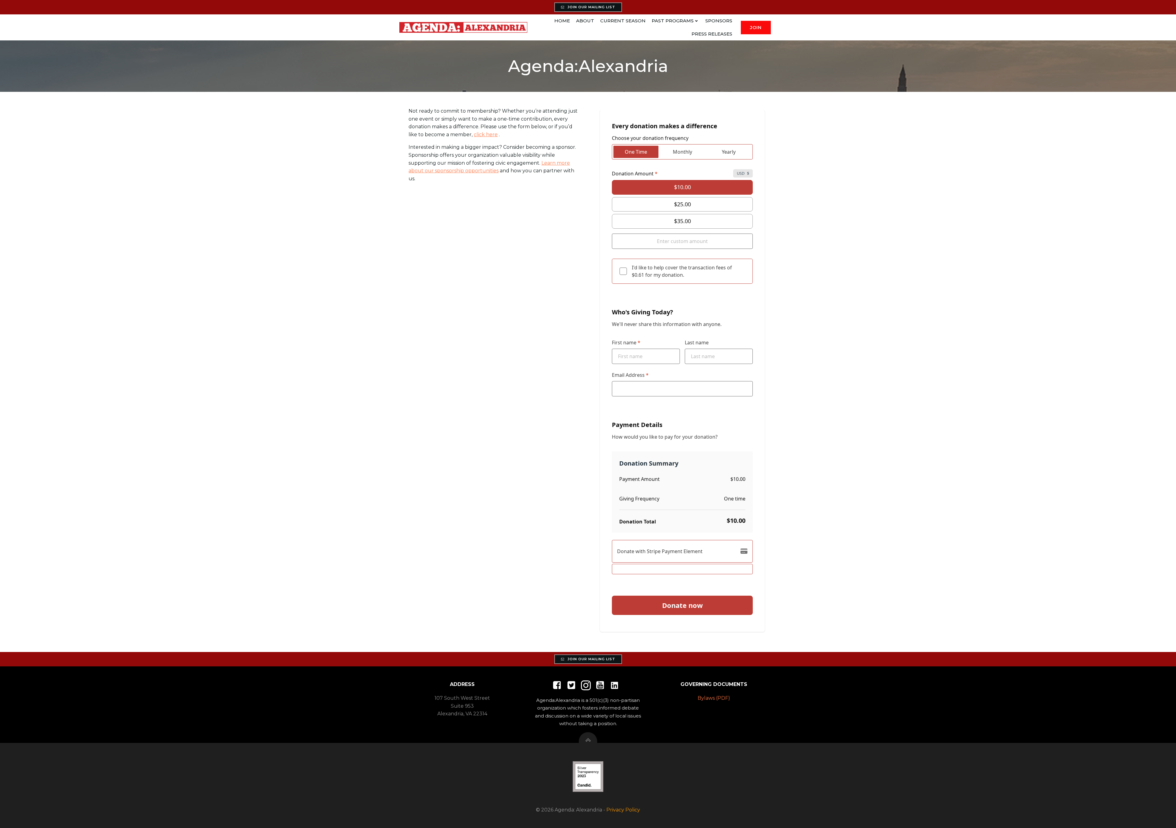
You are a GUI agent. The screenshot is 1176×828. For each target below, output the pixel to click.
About (585, 21)
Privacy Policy (623, 810)
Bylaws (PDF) (714, 698)
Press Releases (712, 34)
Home (562, 21)
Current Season (623, 21)
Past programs (673, 21)
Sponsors (718, 21)
